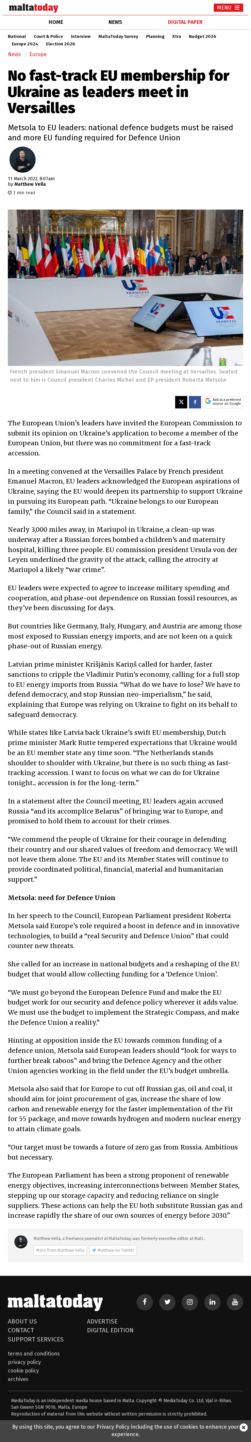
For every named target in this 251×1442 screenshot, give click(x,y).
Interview (81, 36)
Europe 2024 (25, 44)
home (56, 22)
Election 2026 (60, 44)
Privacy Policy (24, 1362)
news (115, 22)
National (17, 36)
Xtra (176, 36)
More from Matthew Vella (60, 1250)
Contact (21, 1330)
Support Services (36, 1339)
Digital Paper (185, 22)
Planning (155, 36)
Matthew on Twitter (116, 1250)
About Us (22, 1321)
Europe (38, 54)
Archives (18, 1379)
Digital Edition (110, 1330)
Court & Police (48, 36)
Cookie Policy (23, 1371)
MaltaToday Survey (118, 36)
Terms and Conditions (34, 1354)
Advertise (102, 1321)
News (14, 54)
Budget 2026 (202, 36)
